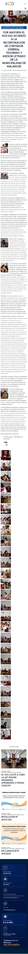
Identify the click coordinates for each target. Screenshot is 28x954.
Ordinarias (9, 772)
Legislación (10, 814)
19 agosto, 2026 (5, 813)
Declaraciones (4, 848)
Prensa (14, 772)
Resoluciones (20, 814)
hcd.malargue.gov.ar (9, 910)
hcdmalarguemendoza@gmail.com (11, 897)
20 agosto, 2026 (5, 771)
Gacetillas (3, 772)
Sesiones (19, 772)
